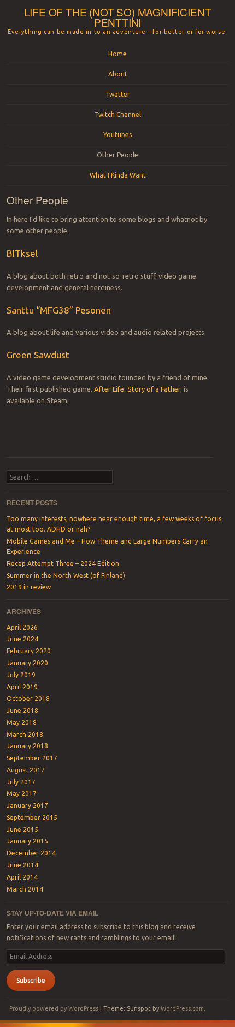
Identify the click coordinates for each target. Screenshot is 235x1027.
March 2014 (25, 889)
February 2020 (29, 650)
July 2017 (21, 782)
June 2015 (22, 829)
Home (117, 53)
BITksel (22, 253)
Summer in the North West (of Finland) (66, 575)
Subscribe (30, 980)
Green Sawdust (38, 355)
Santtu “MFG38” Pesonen (59, 310)
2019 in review (29, 587)
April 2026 (22, 627)
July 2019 (21, 674)
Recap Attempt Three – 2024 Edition (63, 563)
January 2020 (27, 662)
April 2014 (22, 877)
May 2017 (22, 793)
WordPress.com (182, 1008)
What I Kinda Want (118, 175)
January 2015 (27, 841)
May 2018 (22, 722)
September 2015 (32, 817)
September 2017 (32, 758)
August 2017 (26, 770)
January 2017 (27, 805)
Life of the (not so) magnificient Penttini (118, 16)
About (117, 74)
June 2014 (22, 865)
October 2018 (28, 698)
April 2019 (22, 686)
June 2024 (22, 638)
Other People (117, 154)
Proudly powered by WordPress (53, 1008)
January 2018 (27, 745)
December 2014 (31, 853)
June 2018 (22, 710)
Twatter (117, 94)
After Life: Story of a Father (137, 389)
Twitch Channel (118, 114)
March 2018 (25, 734)
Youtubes (117, 134)
